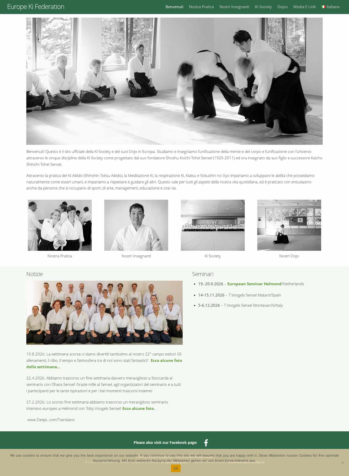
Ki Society (263, 6)
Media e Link (304, 6)
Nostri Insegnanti (234, 6)
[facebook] (207, 442)
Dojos (282, 6)
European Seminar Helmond (254, 283)
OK (175, 468)
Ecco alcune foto (138, 408)
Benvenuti (174, 6)
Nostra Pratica (201, 6)
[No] (342, 462)
